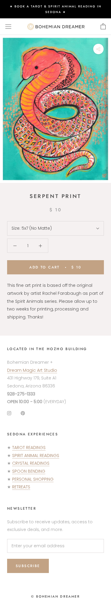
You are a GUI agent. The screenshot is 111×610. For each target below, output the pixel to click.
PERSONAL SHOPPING (33, 479)
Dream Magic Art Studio (32, 370)
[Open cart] (103, 27)
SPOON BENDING (28, 471)
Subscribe (28, 566)
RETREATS (21, 487)
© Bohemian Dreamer (55, 596)
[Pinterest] (23, 413)
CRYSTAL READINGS (30, 463)
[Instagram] (9, 413)
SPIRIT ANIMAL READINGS (35, 455)
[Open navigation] (8, 26)
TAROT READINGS (29, 447)
